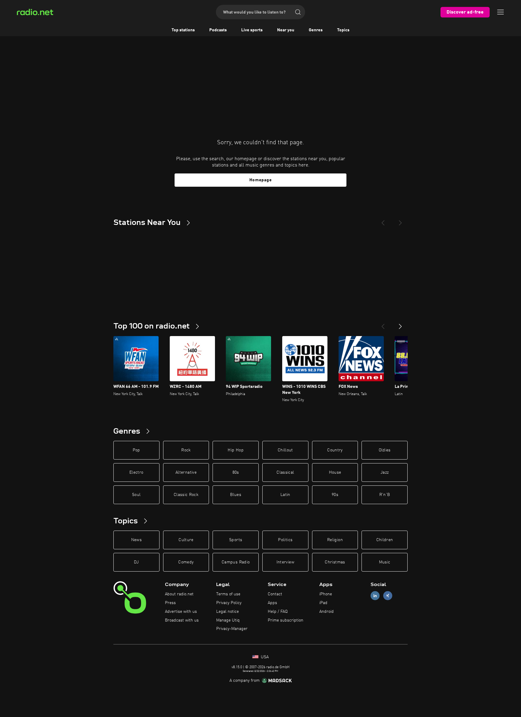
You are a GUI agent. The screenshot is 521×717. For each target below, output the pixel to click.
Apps (272, 603)
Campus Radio (236, 562)
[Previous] (383, 220)
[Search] (298, 12)
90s (335, 495)
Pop (136, 450)
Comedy (186, 562)
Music (384, 562)
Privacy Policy (229, 603)
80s (235, 472)
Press (170, 603)
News (136, 540)
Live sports (252, 30)
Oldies (385, 450)
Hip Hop (235, 450)
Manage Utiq (228, 620)
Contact (275, 594)
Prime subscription (285, 620)
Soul (136, 495)
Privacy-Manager (232, 629)
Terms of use (228, 594)
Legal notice (227, 611)
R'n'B (384, 495)
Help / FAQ (278, 611)
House (335, 472)
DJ (136, 562)
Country (335, 450)
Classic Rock (186, 495)
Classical (285, 472)
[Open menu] (500, 12)
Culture (185, 540)
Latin (285, 495)
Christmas (335, 562)
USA (264, 657)
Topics (343, 30)
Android (326, 611)
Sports (235, 540)
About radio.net (179, 594)
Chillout (285, 450)
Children (384, 540)
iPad (323, 603)
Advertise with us (181, 611)
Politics (285, 540)
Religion (335, 540)
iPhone (325, 594)
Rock (186, 450)
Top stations (183, 30)
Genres (316, 30)
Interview (285, 562)
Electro (136, 472)
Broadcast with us (182, 620)
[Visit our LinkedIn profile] (375, 596)
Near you (285, 30)
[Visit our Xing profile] (387, 596)
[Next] (400, 220)
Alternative (186, 472)
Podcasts (218, 30)
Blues (235, 495)
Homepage (260, 180)
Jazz (384, 472)
